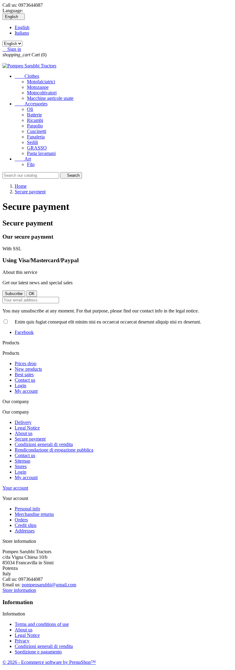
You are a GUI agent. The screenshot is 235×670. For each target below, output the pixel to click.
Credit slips (25, 525)
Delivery (23, 422)
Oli (30, 109)
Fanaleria (36, 136)
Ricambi (35, 120)
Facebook (24, 332)
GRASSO (37, 147)
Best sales (24, 374)
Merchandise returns (34, 514)
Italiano (22, 33)
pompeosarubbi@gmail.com (49, 584)
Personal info (27, 508)
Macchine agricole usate (50, 98)
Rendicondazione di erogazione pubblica (54, 449)
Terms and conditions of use (42, 624)
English (22, 27)
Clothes (27, 76)
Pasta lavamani (41, 153)
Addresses (25, 530)
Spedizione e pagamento (38, 651)
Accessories (31, 103)
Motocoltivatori (42, 92)
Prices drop (25, 363)
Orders (21, 519)
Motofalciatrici (41, 81)
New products (28, 369)
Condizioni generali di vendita (44, 444)
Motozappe (38, 87)
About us (23, 433)
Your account (15, 487)
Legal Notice (27, 427)
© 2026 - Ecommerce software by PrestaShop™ (49, 662)
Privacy (22, 640)
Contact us (25, 380)
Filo (31, 164)
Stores (21, 466)
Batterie (34, 114)
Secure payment (30, 438)
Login (20, 385)
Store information (19, 590)
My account (26, 391)
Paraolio (35, 125)
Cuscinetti (36, 131)
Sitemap (22, 461)
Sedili (32, 142)
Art (23, 158)
